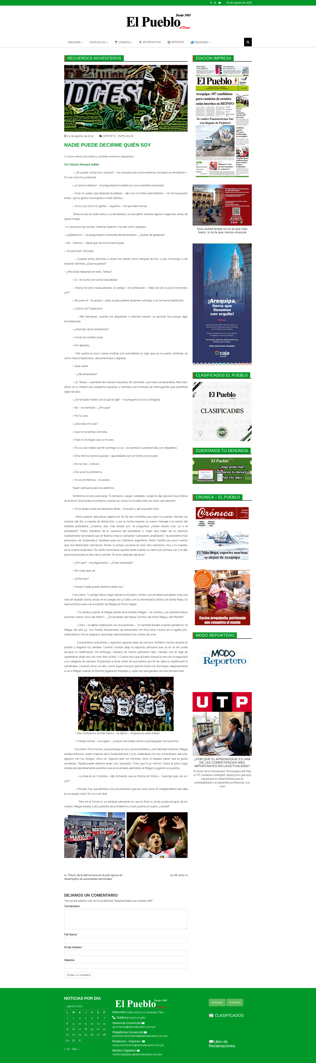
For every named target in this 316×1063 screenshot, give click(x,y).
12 (92, 1023)
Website (69, 960)
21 (104, 1029)
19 (92, 1029)
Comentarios (72, 906)
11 (86, 1023)
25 (85, 1034)
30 (73, 1040)
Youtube (219, 3)
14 (104, 1023)
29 (67, 1040)
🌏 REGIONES (199, 42)
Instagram (215, 3)
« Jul (67, 1049)
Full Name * (71, 934)
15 (67, 1029)
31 (79, 1040)
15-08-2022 (177, 875)
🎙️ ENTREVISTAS (150, 42)
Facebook (210, 3)
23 (73, 1034)
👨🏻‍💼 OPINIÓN (122, 42)
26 (91, 1034)
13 (98, 1023)
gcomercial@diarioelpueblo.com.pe (133, 1026)
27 (98, 1034)
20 (98, 1029)
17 (79, 1029)
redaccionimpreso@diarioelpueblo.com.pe (138, 1045)
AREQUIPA (74, 42)
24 (79, 1034)
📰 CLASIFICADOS (226, 1015)
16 (73, 1029)
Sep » (75, 1049)
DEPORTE (109, 136)
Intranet (217, 1002)
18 (85, 1029)
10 (79, 1023)
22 (67, 1034)
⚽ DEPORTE (175, 42)
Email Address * (73, 947)
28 (104, 1034)
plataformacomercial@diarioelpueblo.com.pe (139, 1036)
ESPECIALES (97, 42)
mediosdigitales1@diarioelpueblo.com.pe (137, 1054)
